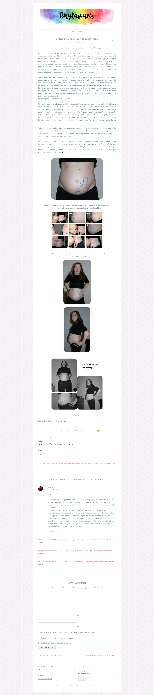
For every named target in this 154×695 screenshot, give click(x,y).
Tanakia (50, 487)
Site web (79, 627)
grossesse (94, 463)
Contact (81, 32)
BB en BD (78, 431)
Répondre (51, 532)
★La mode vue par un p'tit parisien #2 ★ (51, 656)
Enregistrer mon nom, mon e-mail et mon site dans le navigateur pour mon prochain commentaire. (67, 632)
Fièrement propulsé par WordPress (66, 686)
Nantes (82, 463)
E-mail (79, 621)
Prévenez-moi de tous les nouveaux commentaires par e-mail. (57, 638)
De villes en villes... (50, 463)
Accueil (73, 32)
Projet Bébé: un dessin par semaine (106, 463)
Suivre (82, 679)
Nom (78, 615)
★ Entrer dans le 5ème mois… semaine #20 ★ (101, 656)
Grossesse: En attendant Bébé (62, 463)
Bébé (90, 463)
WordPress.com (93, 686)
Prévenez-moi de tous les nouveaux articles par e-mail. (55, 643)
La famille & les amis (75, 463)
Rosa (84, 43)
